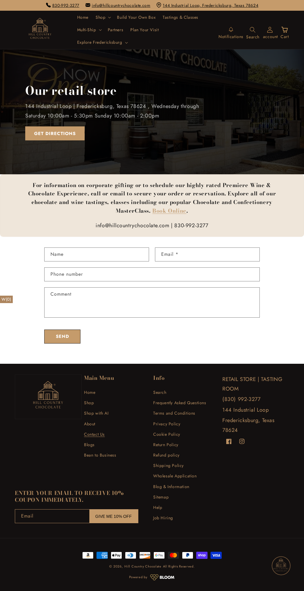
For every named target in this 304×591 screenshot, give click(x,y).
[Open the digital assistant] (281, 565)
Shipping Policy (168, 465)
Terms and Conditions (174, 413)
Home (89, 392)
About (89, 424)
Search (160, 392)
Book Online (169, 211)
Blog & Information (171, 487)
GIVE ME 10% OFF (113, 516)
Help (157, 507)
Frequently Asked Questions (179, 403)
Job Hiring (163, 518)
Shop (89, 403)
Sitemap (161, 497)
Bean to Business (100, 455)
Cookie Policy (166, 434)
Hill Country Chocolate (142, 566)
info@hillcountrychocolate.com (121, 5)
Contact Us (94, 434)
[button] (102, 17)
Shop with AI (96, 413)
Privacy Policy (166, 424)
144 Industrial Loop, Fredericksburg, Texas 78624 (210, 5)
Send (62, 336)
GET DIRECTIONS (55, 133)
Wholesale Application (175, 476)
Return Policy (165, 445)
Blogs (89, 445)
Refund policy (166, 455)
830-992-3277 (65, 5)
